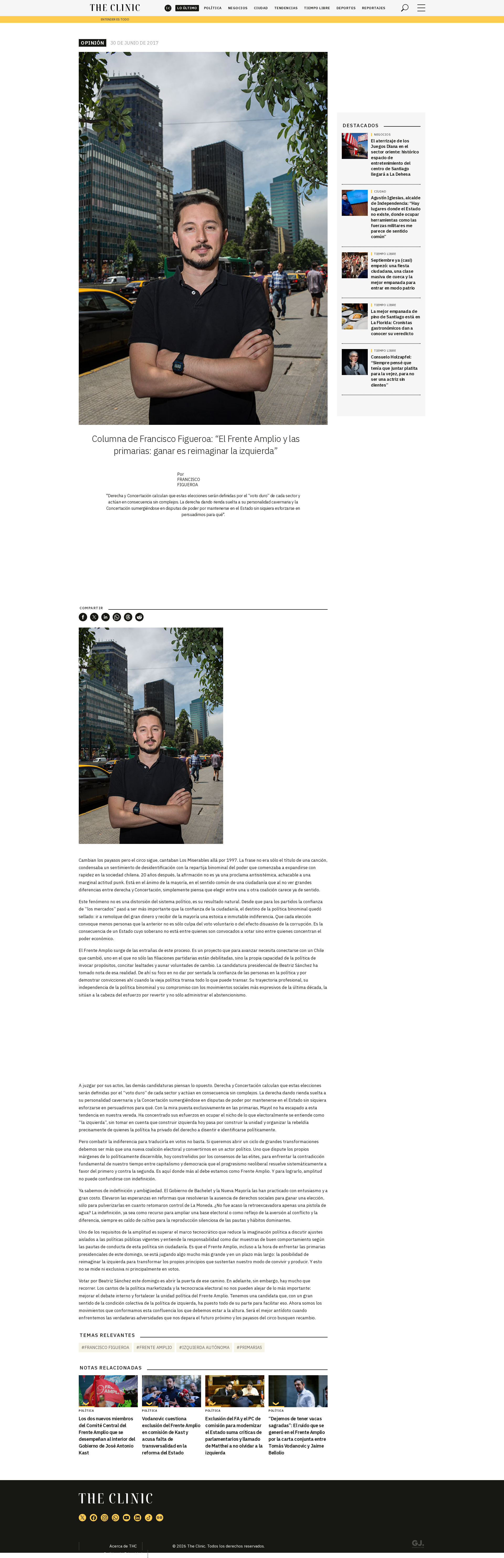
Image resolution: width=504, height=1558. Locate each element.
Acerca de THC (123, 1546)
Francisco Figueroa (188, 482)
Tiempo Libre (317, 8)
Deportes (346, 8)
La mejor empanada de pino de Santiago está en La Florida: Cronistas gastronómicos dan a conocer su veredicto (395, 322)
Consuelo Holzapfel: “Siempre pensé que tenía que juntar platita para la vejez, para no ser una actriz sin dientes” (394, 371)
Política (213, 8)
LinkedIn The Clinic (137, 1517)
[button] (83, 617)
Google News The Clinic (159, 1517)
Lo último (187, 8)
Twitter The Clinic (82, 1517)
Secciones (421, 7)
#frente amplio (154, 1347)
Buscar (404, 8)
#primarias (249, 1347)
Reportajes (373, 8)
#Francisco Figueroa (105, 1347)
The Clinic (168, 8)
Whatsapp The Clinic (115, 1517)
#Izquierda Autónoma (204, 1347)
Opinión (92, 43)
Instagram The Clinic (104, 1517)
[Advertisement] (203, 1040)
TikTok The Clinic (148, 1517)
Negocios (238, 8)
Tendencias (286, 8)
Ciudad (261, 8)
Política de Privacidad (123, 1553)
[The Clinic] (115, 7)
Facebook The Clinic (93, 1517)
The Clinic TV (126, 1517)
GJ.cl (417, 1544)
